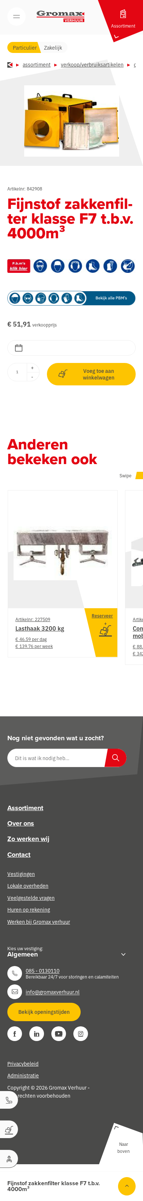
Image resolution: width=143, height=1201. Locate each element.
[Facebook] (14, 1033)
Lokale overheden (27, 885)
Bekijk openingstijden (44, 1011)
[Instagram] (80, 1033)
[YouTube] (58, 1033)
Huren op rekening (28, 909)
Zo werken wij (28, 839)
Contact (18, 854)
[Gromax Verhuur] (60, 16)
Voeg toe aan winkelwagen (98, 374)
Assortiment (37, 64)
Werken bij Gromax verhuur (38, 921)
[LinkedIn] (36, 1033)
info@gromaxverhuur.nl (53, 991)
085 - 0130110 (42, 970)
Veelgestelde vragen (31, 897)
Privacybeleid (22, 1063)
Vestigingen (21, 873)
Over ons (20, 823)
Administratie (23, 1075)
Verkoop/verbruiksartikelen (92, 64)
